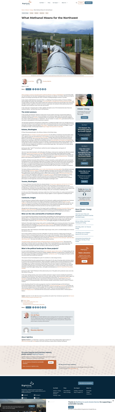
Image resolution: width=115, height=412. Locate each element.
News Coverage (67, 392)
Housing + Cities (56, 395)
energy (28, 341)
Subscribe (84, 181)
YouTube (89, 200)
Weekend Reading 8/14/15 (28, 303)
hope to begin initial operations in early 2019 (53, 126)
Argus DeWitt (44, 125)
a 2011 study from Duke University (45, 224)
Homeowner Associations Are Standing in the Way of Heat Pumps (82, 239)
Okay (32, 406)
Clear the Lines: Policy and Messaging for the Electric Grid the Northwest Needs (84, 215)
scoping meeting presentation (60, 156)
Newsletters (88, 2)
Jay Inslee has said (52, 253)
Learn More (84, 117)
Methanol (36, 13)
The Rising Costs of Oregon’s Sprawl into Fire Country (82, 233)
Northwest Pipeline (34, 170)
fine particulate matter (41, 220)
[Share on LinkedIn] (36, 89)
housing (34, 341)
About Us (64, 2)
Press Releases (67, 390)
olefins (60, 118)
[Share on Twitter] (33, 89)
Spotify (80, 200)
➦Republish (28, 89)
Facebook (25, 395)
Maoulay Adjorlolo (47, 81)
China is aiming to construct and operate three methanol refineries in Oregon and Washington (43, 94)
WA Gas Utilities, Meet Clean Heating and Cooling (82, 221)
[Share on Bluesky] (45, 89)
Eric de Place (31, 81)
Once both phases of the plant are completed (61, 140)
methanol (36, 117)
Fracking (31, 13)
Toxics (47, 13)
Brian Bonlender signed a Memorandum (53, 251)
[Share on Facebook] (38, 89)
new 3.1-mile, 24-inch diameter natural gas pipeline (50, 169)
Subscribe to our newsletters (85, 383)
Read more (84, 138)
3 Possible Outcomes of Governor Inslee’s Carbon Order (33, 304)
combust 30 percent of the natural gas (57, 237)
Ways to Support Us (78, 392)
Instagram (38, 395)
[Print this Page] (43, 89)
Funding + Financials (78, 390)
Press (49, 2)
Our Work (42, 2)
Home (23, 10)
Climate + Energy (29, 10)
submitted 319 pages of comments (58, 285)
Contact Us (88, 394)
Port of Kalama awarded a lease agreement (39, 134)
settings (13, 408)
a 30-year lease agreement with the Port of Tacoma (61, 184)
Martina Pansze (37, 354)
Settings (31, 408)
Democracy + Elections (56, 393)
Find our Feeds (84, 203)
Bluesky (25, 398)
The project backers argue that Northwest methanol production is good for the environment (42, 241)
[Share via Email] (40, 89)
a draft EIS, (43, 157)
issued (23, 156)
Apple (84, 200)
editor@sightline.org (73, 368)
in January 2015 (28, 156)
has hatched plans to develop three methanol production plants (57, 101)
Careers (88, 392)
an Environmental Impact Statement (35, 153)
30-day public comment (48, 174)
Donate (81, 2)
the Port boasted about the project (40, 137)
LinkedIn (38, 398)
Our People (88, 390)
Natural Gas (42, 13)
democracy (24, 341)
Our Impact (55, 2)
